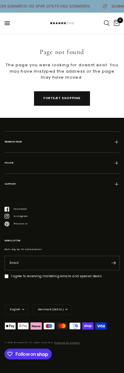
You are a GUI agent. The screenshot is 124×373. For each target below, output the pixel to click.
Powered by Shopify (67, 342)
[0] (115, 23)
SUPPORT (10, 184)
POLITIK (9, 163)
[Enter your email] (113, 263)
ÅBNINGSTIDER (13, 141)
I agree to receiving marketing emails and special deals (56, 276)
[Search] (107, 23)
